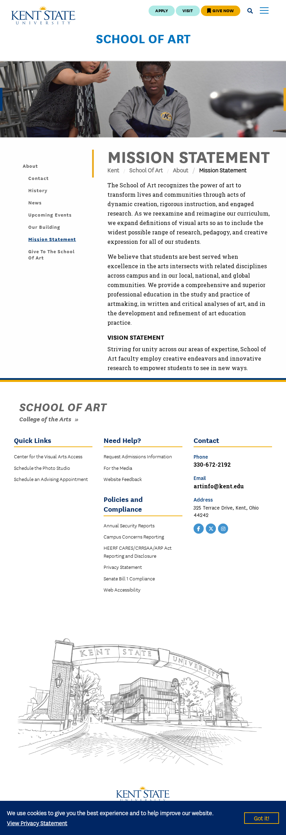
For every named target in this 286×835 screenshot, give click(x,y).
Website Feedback (123, 479)
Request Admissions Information (138, 456)
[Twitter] (211, 528)
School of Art (143, 38)
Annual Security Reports (129, 525)
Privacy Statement (123, 567)
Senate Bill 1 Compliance (129, 578)
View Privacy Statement (37, 822)
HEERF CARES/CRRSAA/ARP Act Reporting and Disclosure (138, 551)
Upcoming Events (50, 214)
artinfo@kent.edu (219, 486)
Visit (187, 10)
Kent (113, 169)
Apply (161, 10)
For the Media (118, 468)
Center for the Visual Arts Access (48, 456)
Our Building (44, 227)
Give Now (222, 10)
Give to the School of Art (51, 254)
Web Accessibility (122, 589)
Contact (38, 178)
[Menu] (264, 11)
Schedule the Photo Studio (42, 468)
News (35, 202)
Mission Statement (52, 239)
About (180, 169)
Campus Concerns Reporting (134, 536)
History (37, 190)
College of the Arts (45, 418)
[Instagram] (223, 528)
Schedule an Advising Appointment (51, 479)
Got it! (261, 817)
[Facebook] (199, 528)
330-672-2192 (212, 464)
